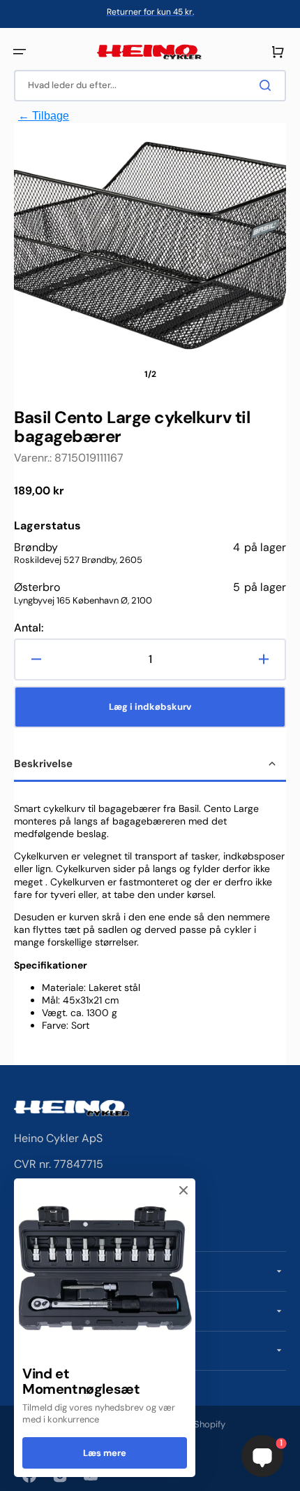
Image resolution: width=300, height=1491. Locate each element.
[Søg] (268, 85)
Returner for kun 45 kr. (150, 11)
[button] (19, 51)
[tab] (150, 765)
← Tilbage (43, 116)
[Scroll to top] (18, 1473)
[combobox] (150, 85)
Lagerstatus (47, 526)
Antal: (28, 628)
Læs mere (104, 1453)
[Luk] (183, 1190)
